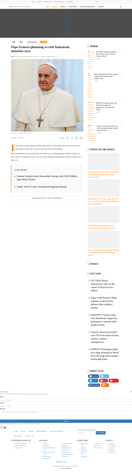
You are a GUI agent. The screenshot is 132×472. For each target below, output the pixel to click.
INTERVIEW (101, 7)
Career (40, 1)
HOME (16, 431)
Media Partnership (59, 1)
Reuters (13, 56)
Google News (95, 385)
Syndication (18, 448)
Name (2, 397)
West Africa (65, 446)
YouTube (112, 448)
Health (67, 24)
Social (68, 28)
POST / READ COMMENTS (52, 198)
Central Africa (47, 456)
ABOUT (23, 431)
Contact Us (70, 1)
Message (3, 409)
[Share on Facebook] (67, 138)
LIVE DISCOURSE (73, 7)
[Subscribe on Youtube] (81, 138)
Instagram (112, 450)
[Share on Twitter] (72, 138)
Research (97, 446)
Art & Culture (68, 11)
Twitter (106, 376)
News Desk (98, 448)
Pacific (45, 443)
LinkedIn (94, 380)
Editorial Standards (20, 443)
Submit (66, 421)
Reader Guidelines (20, 446)
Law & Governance (68, 23)
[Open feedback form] (5, 427)
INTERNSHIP (18, 436)
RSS (106, 385)
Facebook (95, 376)
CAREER (30, 431)
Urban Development (68, 34)
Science (68, 26)
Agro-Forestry (68, 10)
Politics (68, 21)
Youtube (114, 380)
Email (2, 403)
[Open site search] (121, 6)
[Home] (47, 6)
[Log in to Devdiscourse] (97, 1)
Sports (68, 30)
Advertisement (48, 1)
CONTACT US (29, 436)
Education (68, 17)
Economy (68, 15)
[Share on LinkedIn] (76, 138)
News (21, 42)
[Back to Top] (1, 427)
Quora (105, 380)
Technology (68, 13)
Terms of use (65, 466)
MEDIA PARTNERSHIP (56, 431)
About (33, 1)
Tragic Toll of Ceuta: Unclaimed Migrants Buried (42, 186)
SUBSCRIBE (100, 433)
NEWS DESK (54, 7)
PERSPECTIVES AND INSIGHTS (87, 7)
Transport (68, 32)
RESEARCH (63, 7)
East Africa (46, 459)
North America (66, 452)
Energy (67, 19)
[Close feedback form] (131, 391)
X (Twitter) (112, 446)
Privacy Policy (74, 466)
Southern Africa (67, 443)
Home (13, 42)
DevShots (98, 443)
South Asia (46, 446)
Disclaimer (56, 466)
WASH (68, 36)
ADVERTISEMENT (41, 431)
